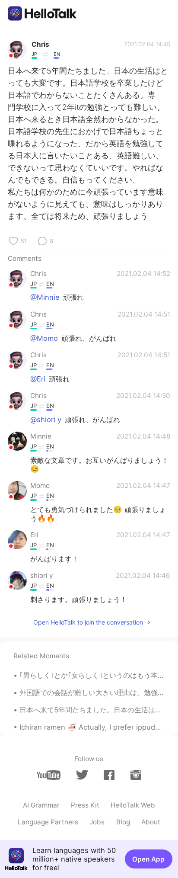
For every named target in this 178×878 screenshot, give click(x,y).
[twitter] (82, 775)
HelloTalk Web (133, 805)
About (150, 822)
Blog (123, 822)
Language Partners (48, 822)
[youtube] (48, 775)
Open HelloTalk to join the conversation (88, 622)
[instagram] (135, 775)
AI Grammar (41, 805)
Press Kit (85, 805)
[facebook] (109, 775)
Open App (148, 859)
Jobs (97, 822)
